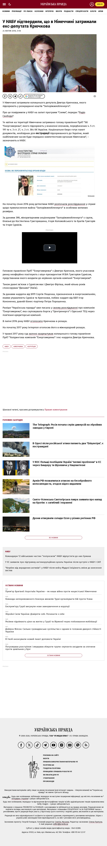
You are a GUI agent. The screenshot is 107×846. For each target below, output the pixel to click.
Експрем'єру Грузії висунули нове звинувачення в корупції (37, 606)
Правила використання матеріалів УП (60, 762)
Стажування (48, 778)
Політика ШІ (48, 765)
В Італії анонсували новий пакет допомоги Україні (33, 639)
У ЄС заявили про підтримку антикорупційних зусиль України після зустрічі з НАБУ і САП (53, 562)
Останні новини (14, 585)
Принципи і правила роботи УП (57, 771)
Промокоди (48, 781)
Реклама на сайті (51, 755)
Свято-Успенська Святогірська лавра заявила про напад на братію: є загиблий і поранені (67, 501)
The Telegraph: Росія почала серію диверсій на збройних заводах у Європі (67, 426)
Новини (6, 11)
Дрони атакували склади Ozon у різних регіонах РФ (64, 518)
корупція (31, 346)
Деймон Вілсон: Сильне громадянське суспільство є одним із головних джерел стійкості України (53, 630)
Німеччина (18, 346)
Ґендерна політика (52, 768)
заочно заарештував (41, 333)
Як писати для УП (51, 775)
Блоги (93, 11)
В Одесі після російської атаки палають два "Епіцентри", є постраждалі (68, 445)
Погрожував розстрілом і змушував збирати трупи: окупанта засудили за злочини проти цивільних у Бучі (50, 648)
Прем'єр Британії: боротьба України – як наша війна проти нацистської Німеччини (51, 591)
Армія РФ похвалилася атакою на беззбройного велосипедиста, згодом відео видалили (62, 482)
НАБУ (7, 346)
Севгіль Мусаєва (62, 822)
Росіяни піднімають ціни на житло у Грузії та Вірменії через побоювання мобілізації (51, 621)
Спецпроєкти (81, 11)
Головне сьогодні (13, 420)
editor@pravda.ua (60, 824)
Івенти (59, 11)
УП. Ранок (27, 11)
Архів (100, 11)
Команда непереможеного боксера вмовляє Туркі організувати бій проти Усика (49, 599)
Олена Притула (95, 822)
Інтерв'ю (49, 11)
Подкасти (68, 11)
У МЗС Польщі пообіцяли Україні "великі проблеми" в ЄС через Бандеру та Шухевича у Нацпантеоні (67, 463)
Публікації (16, 11)
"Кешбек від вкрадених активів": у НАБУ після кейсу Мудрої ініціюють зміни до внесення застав (53, 569)
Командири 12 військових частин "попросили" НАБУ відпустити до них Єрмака (48, 556)
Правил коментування (55, 409)
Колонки (39, 11)
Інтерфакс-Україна (19, 799)
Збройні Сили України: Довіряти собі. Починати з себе (34, 614)
